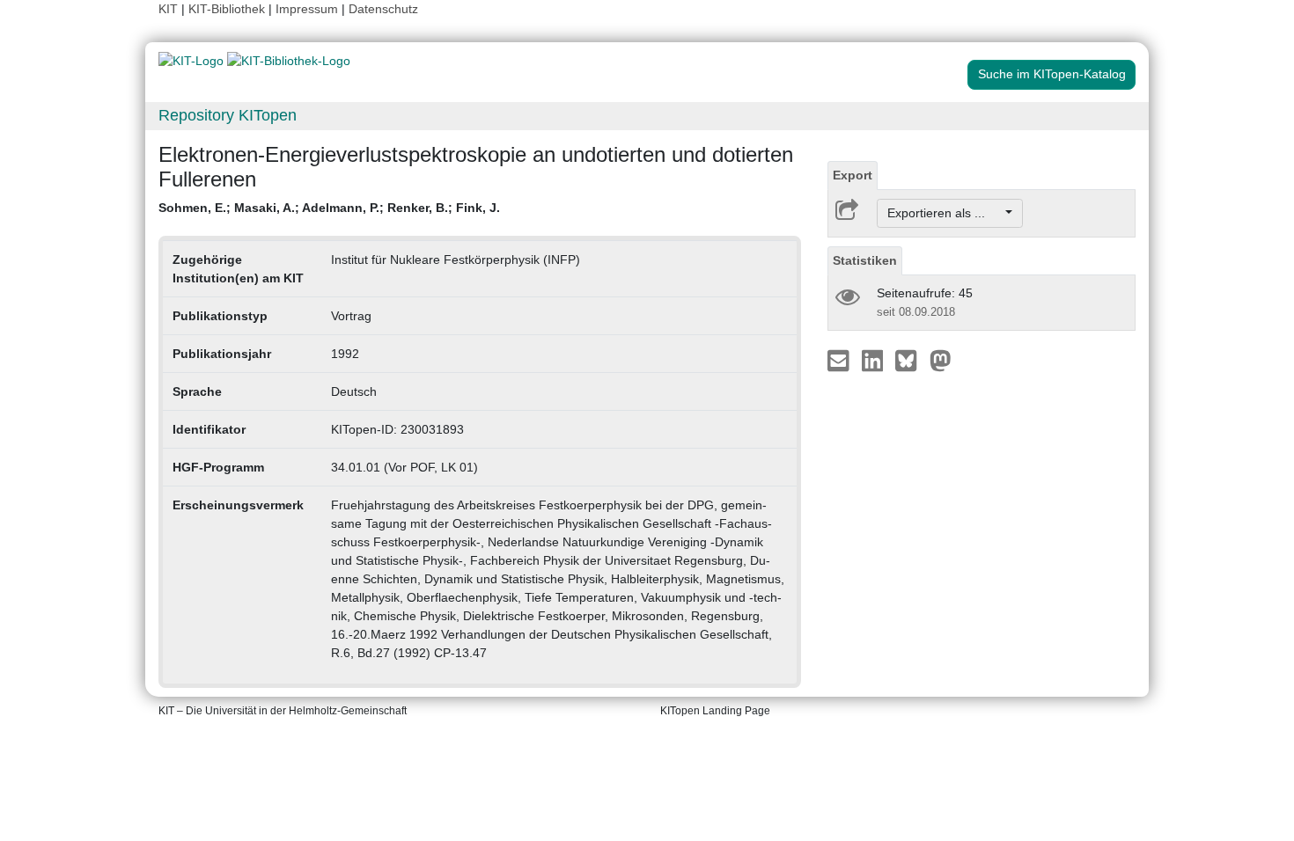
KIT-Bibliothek (228, 9)
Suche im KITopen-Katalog (1052, 74)
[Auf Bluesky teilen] (910, 360)
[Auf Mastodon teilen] (941, 360)
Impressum (307, 9)
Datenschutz (383, 9)
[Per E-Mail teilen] (840, 360)
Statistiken (865, 260)
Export (852, 175)
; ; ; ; (329, 208)
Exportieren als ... (945, 213)
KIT (168, 9)
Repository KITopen (227, 115)
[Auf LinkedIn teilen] (874, 360)
